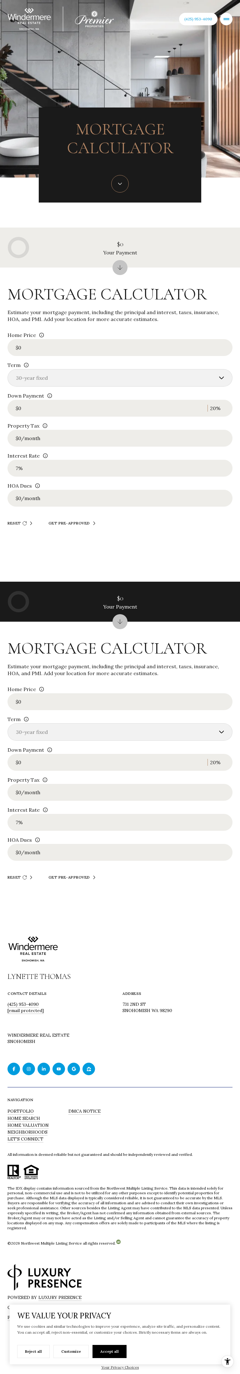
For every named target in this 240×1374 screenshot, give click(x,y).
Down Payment (26, 396)
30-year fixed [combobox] (32, 378)
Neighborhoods (28, 1132)
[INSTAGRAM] (28, 1069)
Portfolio (21, 1111)
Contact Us (198, 19)
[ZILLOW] (88, 1069)
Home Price (22, 335)
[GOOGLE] (74, 1069)
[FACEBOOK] (14, 1069)
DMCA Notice (84, 1111)
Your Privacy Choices (120, 1367)
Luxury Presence (60, 1297)
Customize (71, 1351)
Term (14, 365)
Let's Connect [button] (25, 1139)
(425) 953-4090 (23, 1004)
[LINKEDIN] (44, 1069)
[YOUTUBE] (58, 1069)
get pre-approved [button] (69, 877)
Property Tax (23, 426)
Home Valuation (28, 1125)
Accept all (109, 1351)
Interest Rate (24, 456)
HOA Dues (20, 486)
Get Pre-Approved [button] (69, 523)
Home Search (24, 1118)
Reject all (33, 1351)
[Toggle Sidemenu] (226, 19)
